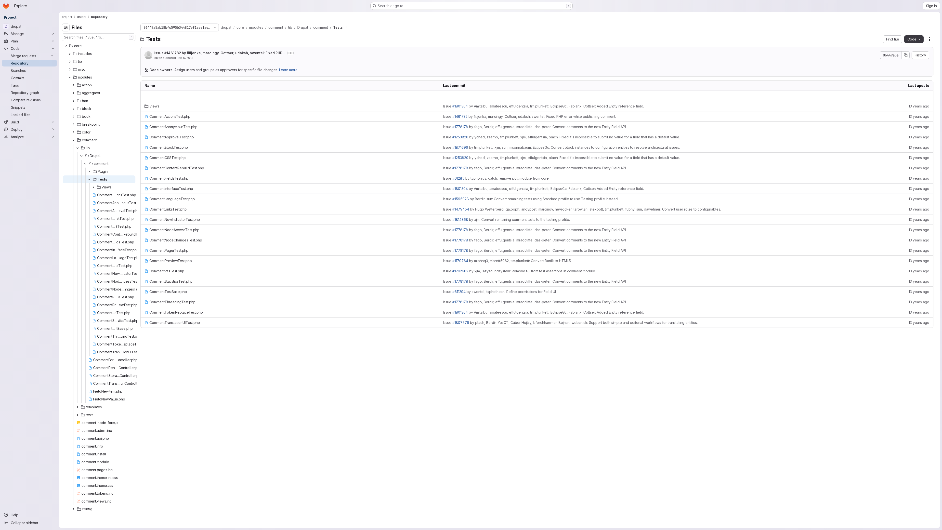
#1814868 (460, 219)
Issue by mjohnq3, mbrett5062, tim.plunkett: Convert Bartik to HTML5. (507, 261)
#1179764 (460, 261)
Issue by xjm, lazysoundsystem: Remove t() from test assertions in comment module (519, 271)
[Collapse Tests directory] (89, 179)
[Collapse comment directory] (74, 140)
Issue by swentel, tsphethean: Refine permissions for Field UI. (500, 292)
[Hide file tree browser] (66, 27)
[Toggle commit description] (290, 53)
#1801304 (460, 106)
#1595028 (460, 199)
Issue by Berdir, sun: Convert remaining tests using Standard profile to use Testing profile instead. (530, 199)
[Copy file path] (348, 27)
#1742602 (460, 271)
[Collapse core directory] (66, 46)
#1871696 (460, 147)
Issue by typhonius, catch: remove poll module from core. (496, 178)
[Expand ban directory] (74, 101)
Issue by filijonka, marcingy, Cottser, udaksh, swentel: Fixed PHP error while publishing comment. (529, 116)
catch (158, 58)
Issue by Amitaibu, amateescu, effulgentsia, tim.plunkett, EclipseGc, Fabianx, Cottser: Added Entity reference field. (543, 106)
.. (145, 96)
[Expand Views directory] (93, 187)
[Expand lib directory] (70, 62)
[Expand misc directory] (70, 69)
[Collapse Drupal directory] (81, 156)
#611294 (459, 292)
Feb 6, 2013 (185, 58)
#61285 (458, 178)
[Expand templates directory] (77, 407)
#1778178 (460, 127)
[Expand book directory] (74, 116)
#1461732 (172, 53)
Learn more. (288, 70)
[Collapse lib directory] (77, 148)
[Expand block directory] (74, 109)
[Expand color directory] (74, 132)
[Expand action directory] (74, 85)
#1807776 (460, 322)
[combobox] (98, 37)
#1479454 (460, 209)
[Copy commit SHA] (906, 55)
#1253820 (460, 137)
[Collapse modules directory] (70, 77)
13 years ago (919, 106)
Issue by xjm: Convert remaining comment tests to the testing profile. (506, 219)
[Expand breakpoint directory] (74, 124)
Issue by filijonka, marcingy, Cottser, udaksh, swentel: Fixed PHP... (219, 53)
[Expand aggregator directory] (74, 93)
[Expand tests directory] (77, 415)
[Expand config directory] (74, 509)
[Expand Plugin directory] (89, 171)
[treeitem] (99, 46)
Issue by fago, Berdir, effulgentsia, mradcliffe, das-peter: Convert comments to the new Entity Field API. (535, 127)
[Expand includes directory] (70, 54)
